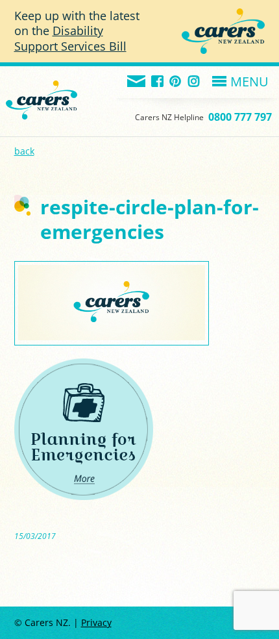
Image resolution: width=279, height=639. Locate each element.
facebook (158, 82)
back (24, 151)
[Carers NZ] (41, 84)
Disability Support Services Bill (70, 38)
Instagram (194, 82)
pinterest (176, 82)
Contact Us (137, 82)
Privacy (96, 622)
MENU (249, 81)
